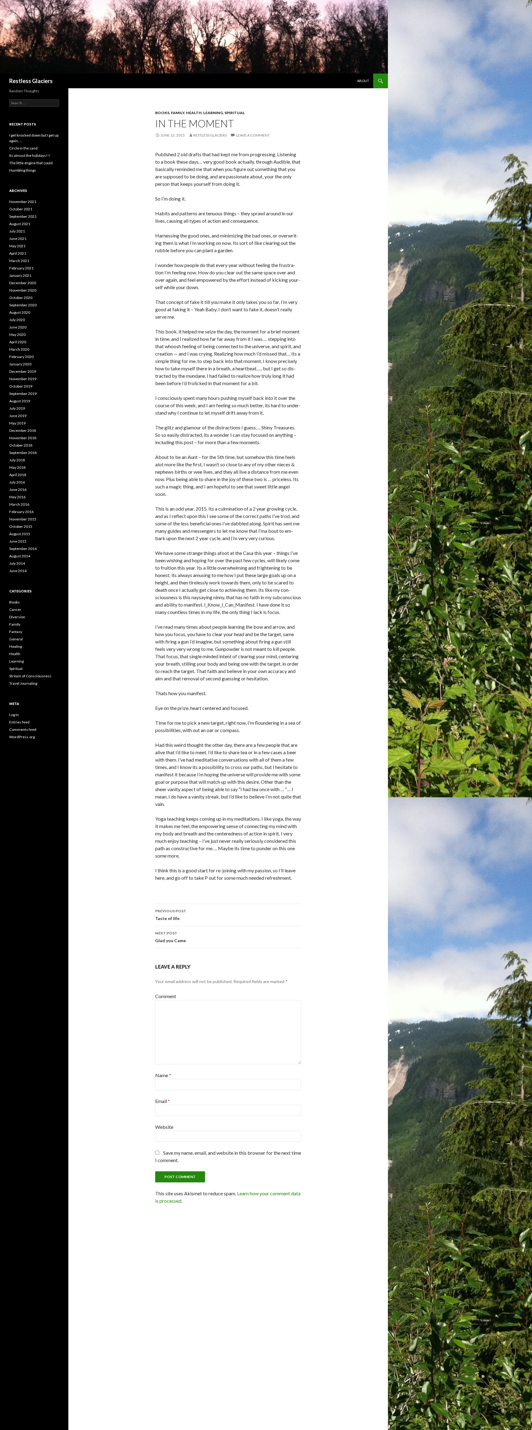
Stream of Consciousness (30, 676)
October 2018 (20, 445)
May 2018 (17, 467)
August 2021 (19, 223)
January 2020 (20, 364)
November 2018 (22, 438)
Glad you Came (170, 937)
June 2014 (17, 570)
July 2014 (17, 563)
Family (177, 112)
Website (164, 1127)
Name (163, 1075)
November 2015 (22, 519)
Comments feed (22, 729)
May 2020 (17, 334)
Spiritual (234, 112)
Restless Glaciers (31, 81)
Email (162, 1101)
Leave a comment (253, 135)
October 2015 (20, 526)
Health (194, 112)
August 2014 (19, 556)
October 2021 (20, 209)
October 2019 (20, 386)
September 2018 (23, 452)
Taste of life (170, 915)
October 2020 (20, 297)
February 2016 (21, 511)
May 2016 (17, 497)
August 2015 (19, 534)
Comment (165, 996)
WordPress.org (22, 737)
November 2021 (22, 201)
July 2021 (17, 231)
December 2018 (22, 430)
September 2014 (23, 548)
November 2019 (22, 378)
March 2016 (19, 504)
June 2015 (17, 541)
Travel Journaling (23, 683)
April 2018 (17, 474)
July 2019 (17, 408)
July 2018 (17, 460)
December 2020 (22, 283)
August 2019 (19, 401)
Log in (14, 714)
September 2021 (23, 216)
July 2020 (17, 319)
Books (162, 112)
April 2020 (17, 342)
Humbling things (22, 170)
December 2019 (22, 371)
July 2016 (17, 482)
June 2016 (17, 489)
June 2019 (17, 415)
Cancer (15, 609)
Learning (213, 112)
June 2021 (17, 238)
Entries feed (19, 722)
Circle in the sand (23, 148)
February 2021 (21, 268)
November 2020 (22, 290)
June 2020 (17, 327)
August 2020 (19, 312)
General (16, 639)
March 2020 (19, 349)
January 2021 (20, 275)
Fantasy (15, 631)
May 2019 (17, 423)
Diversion (17, 617)
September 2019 (23, 393)
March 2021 (19, 260)
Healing (15, 646)
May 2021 (17, 246)
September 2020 (23, 305)
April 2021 (17, 253)
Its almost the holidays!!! (29, 155)
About (363, 81)
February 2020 (21, 356)
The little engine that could (31, 163)
